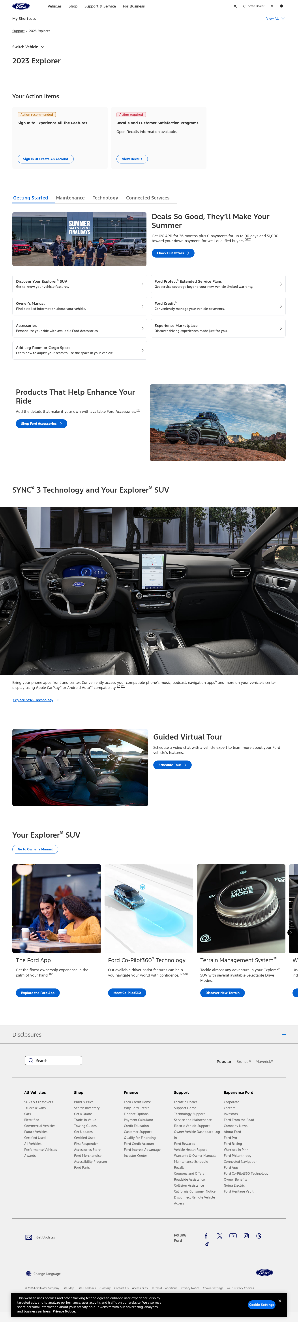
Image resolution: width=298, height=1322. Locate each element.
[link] (68, 1288)
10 (181, 974)
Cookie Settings (261, 1305)
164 (51, 974)
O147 (248, 239)
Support (18, 31)
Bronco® (243, 1061)
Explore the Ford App (37, 993)
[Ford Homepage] (264, 1272)
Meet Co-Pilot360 (127, 993)
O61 (185, 974)
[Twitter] (219, 1236)
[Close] (280, 1304)
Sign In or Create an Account (45, 159)
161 (123, 686)
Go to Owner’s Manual (35, 849)
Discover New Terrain (223, 993)
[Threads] (258, 1236)
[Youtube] (233, 1236)
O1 (138, 410)
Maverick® (264, 1061)
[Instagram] (246, 1236)
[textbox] (53, 1060)
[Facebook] (207, 1236)
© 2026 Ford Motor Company (42, 1288)
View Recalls (132, 159)
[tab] (33, 198)
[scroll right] (290, 932)
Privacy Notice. (64, 1311)
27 (118, 686)
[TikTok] (207, 1244)
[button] (97, 1094)
